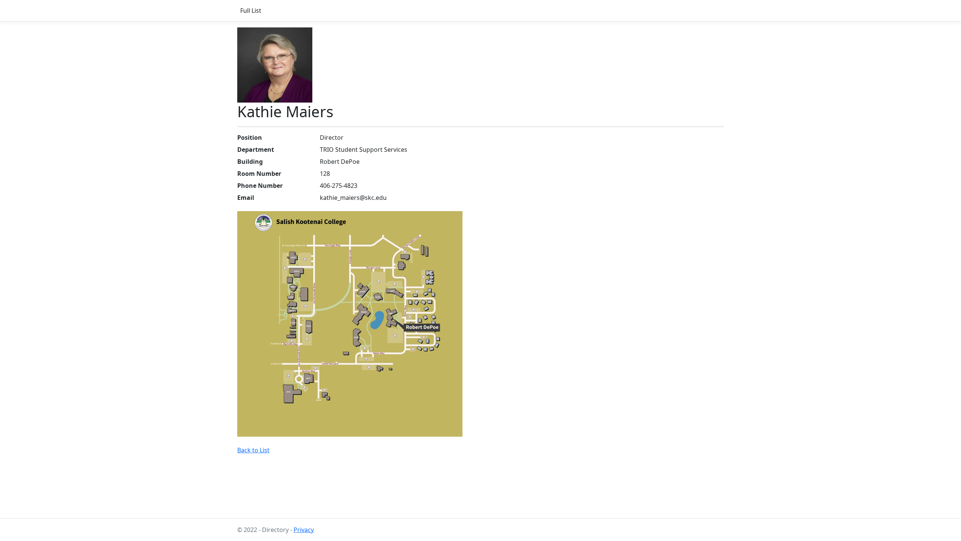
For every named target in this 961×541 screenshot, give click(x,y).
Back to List (253, 450)
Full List (250, 10)
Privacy (304, 530)
